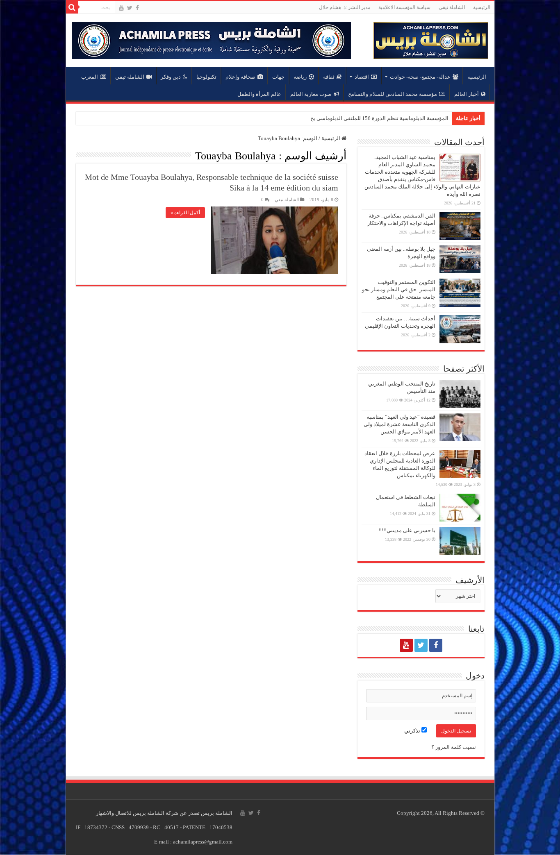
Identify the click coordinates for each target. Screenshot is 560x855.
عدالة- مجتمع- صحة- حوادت (420, 77)
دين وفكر (171, 77)
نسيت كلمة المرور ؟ (453, 747)
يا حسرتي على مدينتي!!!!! (406, 530)
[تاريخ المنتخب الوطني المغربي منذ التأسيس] (459, 394)
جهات (278, 77)
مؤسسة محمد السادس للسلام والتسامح (392, 94)
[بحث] (72, 7)
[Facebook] (137, 8)
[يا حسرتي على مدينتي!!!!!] (459, 541)
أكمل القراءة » (185, 212)
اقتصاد (362, 77)
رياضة (300, 77)
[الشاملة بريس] (430, 38)
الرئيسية (481, 7)
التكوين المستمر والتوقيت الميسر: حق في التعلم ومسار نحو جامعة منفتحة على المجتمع (398, 289)
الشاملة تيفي (452, 7)
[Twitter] (129, 8)
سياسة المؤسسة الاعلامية (404, 7)
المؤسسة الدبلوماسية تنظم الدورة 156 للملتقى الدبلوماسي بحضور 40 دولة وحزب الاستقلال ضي (342, 118)
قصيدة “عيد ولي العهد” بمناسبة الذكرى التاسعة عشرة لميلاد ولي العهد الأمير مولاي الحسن (399, 424)
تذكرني (412, 731)
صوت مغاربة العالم (311, 94)
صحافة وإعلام (240, 77)
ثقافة (329, 77)
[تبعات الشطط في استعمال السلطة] (459, 508)
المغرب (89, 77)
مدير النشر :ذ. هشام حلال (344, 7)
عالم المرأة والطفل (259, 94)
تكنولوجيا (206, 77)
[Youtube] (121, 8)
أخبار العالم (466, 94)
